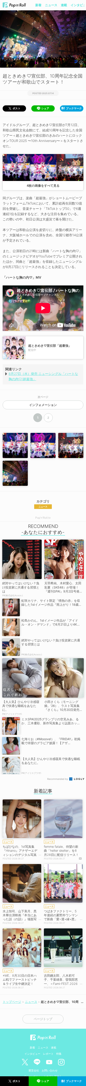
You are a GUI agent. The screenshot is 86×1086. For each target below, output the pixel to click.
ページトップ (43, 1019)
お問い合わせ (50, 1070)
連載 (64, 5)
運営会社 (33, 1070)
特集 (59, 1053)
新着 (38, 5)
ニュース (51, 5)
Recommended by (58, 779)
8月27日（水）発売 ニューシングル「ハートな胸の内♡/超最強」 (43, 376)
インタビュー (32, 1053)
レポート (48, 1053)
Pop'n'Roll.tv (43, 517)
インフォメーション (43, 405)
